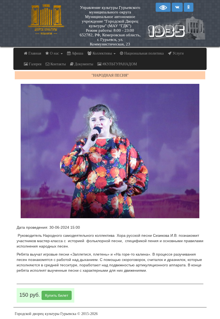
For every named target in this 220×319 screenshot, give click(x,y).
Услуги (177, 53)
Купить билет (56, 295)
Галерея (34, 64)
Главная (34, 53)
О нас (54, 53)
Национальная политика (143, 53)
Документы (83, 64)
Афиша (77, 53)
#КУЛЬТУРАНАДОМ (119, 64)
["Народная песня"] (110, 151)
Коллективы (102, 53)
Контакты (57, 64)
